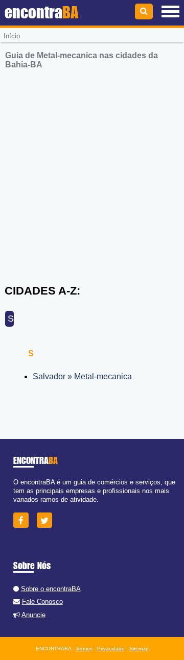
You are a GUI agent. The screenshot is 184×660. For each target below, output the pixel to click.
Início (12, 36)
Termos (84, 648)
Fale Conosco (42, 601)
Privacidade (111, 648)
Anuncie (33, 615)
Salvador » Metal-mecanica (82, 376)
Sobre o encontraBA (51, 589)
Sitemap (139, 648)
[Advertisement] (92, 170)
